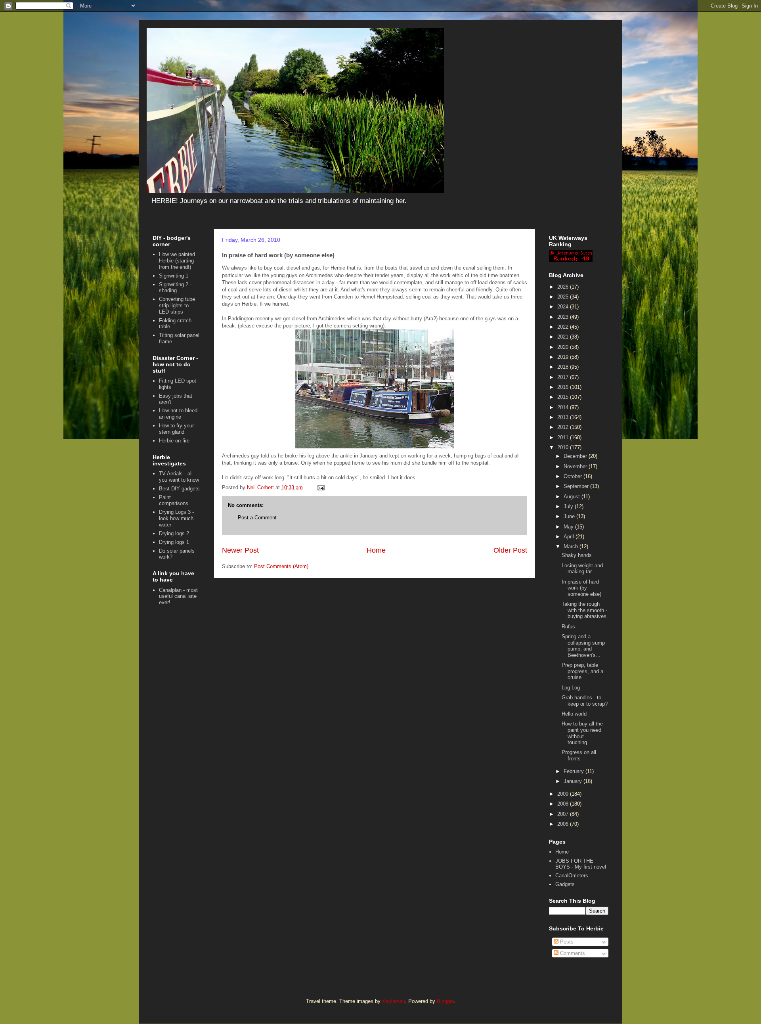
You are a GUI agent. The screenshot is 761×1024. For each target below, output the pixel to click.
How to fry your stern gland (176, 429)
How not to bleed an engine (178, 414)
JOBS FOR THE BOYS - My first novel (580, 864)
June (570, 516)
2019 (563, 357)
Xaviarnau (393, 1001)
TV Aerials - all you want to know (179, 477)
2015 (563, 397)
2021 (563, 337)
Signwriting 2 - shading (175, 287)
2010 (563, 447)
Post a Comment (257, 518)
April (570, 537)
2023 (563, 317)
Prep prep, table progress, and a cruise (582, 671)
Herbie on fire (174, 441)
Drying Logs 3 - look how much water (176, 518)
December (576, 456)
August (572, 497)
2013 (563, 417)
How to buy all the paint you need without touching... (582, 733)
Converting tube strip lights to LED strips (177, 305)
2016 (563, 387)
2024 (563, 307)
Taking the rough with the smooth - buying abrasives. (585, 610)
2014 (563, 407)
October (573, 476)
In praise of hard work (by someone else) (581, 588)
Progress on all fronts (579, 755)
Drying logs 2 (174, 533)
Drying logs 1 (174, 542)
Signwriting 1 (173, 276)
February (574, 771)
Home (376, 550)
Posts (566, 942)
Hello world (574, 714)
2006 (563, 824)
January (573, 781)
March (571, 546)
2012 (563, 427)
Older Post (510, 550)
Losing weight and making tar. (582, 569)
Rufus (568, 627)
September (577, 486)
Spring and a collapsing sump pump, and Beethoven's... (583, 646)
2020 (563, 347)
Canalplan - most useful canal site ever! (178, 596)
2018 (563, 367)
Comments (571, 953)
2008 (563, 804)
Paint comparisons (173, 500)
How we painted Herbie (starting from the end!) (177, 260)
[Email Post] (320, 487)
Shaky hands (577, 555)
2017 (563, 377)
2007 (563, 814)
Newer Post (240, 550)
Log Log (571, 688)
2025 (563, 297)
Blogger (445, 1001)
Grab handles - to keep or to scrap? (585, 701)
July (569, 506)
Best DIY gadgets (179, 489)
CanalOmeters (571, 876)
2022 (563, 327)
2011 (563, 437)
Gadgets (565, 884)
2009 (563, 794)
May (569, 527)
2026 (563, 287)
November (576, 466)
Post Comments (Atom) (281, 566)
